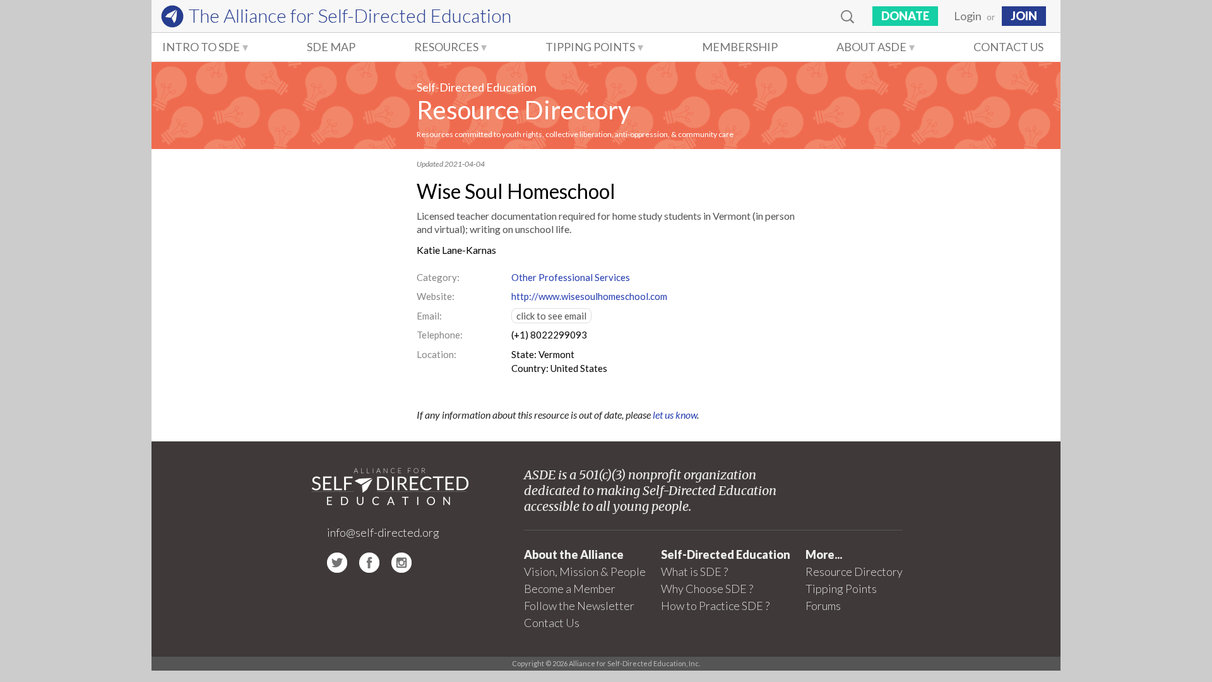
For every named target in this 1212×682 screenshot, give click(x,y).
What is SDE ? (694, 571)
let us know (675, 415)
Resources (446, 47)
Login (968, 16)
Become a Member (569, 588)
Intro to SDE (201, 47)
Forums (823, 606)
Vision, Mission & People (585, 571)
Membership (740, 47)
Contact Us (1008, 47)
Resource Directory (524, 110)
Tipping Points (590, 47)
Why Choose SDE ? (707, 588)
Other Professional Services (570, 277)
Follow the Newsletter (579, 606)
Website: (435, 296)
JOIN (1024, 16)
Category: (438, 277)
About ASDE (871, 47)
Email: (429, 315)
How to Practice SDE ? (715, 606)
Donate (905, 16)
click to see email (551, 315)
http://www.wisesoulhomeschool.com (589, 296)
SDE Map (331, 47)
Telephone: (440, 334)
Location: (436, 354)
